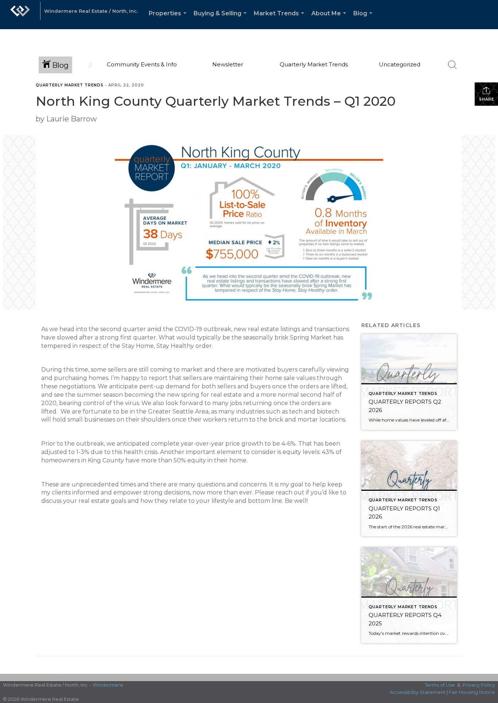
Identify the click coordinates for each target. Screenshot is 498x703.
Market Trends (280, 19)
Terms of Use (440, 685)
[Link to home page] (20, 14)
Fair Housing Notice (472, 692)
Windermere (108, 685)
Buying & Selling (221, 19)
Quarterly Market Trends (70, 85)
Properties (169, 19)
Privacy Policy (479, 685)
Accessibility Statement (418, 692)
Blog (364, 19)
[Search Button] (452, 65)
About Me (330, 19)
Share (486, 99)
